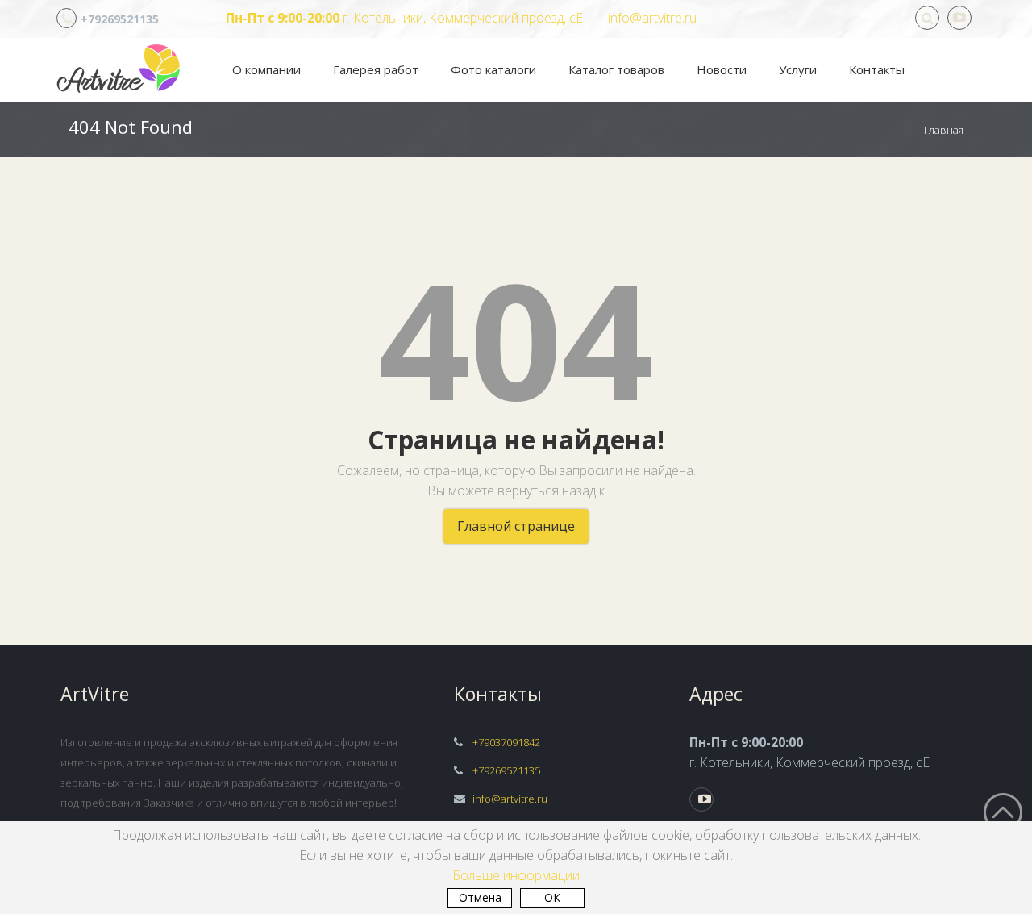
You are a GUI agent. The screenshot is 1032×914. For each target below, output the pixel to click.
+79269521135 (120, 19)
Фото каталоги (493, 69)
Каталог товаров (616, 69)
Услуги (798, 69)
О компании (266, 69)
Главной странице (516, 526)
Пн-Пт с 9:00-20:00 (282, 18)
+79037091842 (506, 742)
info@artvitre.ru (652, 18)
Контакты (877, 69)
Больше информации (516, 875)
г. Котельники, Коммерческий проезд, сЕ (461, 18)
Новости (722, 69)
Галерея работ (375, 69)
